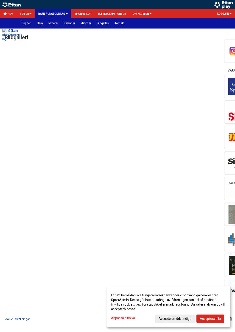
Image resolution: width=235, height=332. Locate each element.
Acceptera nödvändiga (175, 319)
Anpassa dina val (123, 318)
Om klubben (141, 13)
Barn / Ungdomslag (51, 13)
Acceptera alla (210, 319)
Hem (9, 13)
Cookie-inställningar (16, 319)
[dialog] (168, 306)
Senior (24, 13)
